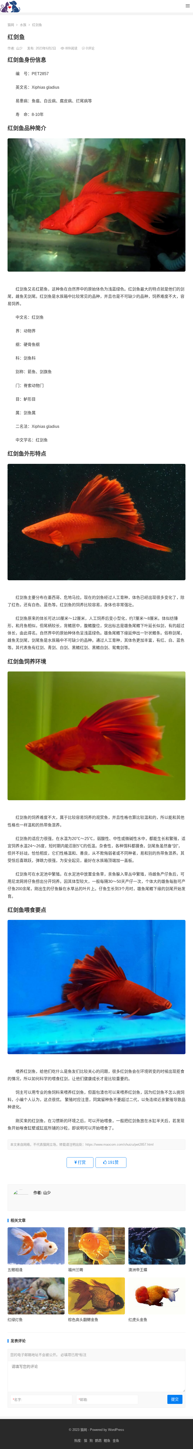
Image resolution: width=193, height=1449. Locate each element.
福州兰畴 (75, 1270)
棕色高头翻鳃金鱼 (83, 1319)
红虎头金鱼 (137, 1319)
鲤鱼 (107, 1440)
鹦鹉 (98, 1440)
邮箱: (83, 1400)
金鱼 (116, 1440)
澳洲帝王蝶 (137, 1270)
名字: (17, 1400)
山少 (20, 48)
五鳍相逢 (15, 1270)
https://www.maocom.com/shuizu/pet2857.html (119, 1144)
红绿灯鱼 (15, 1319)
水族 (23, 25)
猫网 (11, 25)
